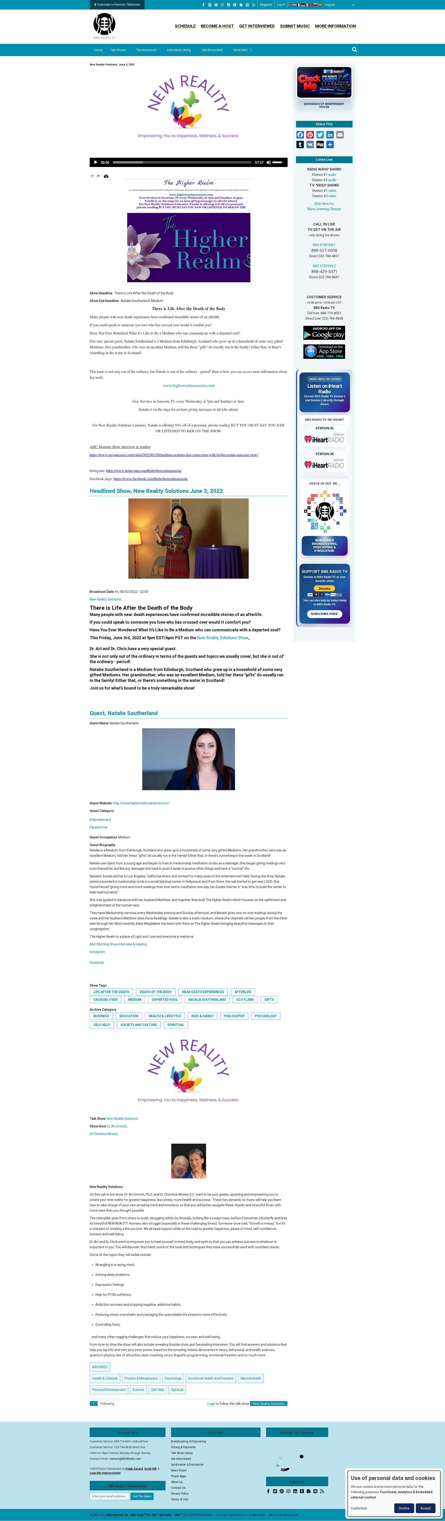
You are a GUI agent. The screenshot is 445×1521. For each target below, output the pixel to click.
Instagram (97, 952)
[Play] (95, 162)
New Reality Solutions (105, 599)
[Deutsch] (303, 4)
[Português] (311, 4)
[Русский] (316, 4)
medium (134, 999)
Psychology (266, 1016)
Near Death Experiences (203, 992)
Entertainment (100, 819)
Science (138, 1390)
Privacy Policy (180, 1493)
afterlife (243, 992)
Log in (281, 4)
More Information (335, 26)
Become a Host (217, 26)
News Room (179, 1470)
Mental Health (251, 1378)
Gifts (269, 999)
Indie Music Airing (179, 50)
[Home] (104, 26)
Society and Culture (139, 1025)
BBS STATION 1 (324, 245)
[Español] (320, 4)
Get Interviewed (257, 26)
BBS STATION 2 (324, 266)
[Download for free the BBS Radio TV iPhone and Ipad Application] (324, 351)
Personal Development (109, 1390)
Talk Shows (118, 50)
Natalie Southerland (207, 999)
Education (129, 1016)
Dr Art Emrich (117, 1126)
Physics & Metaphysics (141, 1378)
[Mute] (268, 162)
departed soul (165, 999)
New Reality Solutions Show (222, 637)
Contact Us (178, 1487)
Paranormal (98, 827)
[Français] (299, 4)
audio (332, 174)
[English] (291, 4)
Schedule (185, 26)
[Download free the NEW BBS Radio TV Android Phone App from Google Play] (324, 332)
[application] (189, 162)
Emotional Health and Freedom (211, 1378)
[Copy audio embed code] (92, 176)
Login (211, 1403)
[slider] (182, 162)
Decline (404, 1508)
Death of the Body (156, 992)
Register (266, 4)
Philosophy (234, 1016)
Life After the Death (111, 992)
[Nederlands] (295, 4)
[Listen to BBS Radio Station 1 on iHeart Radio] (325, 438)
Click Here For (324, 203)
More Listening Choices (324, 209)
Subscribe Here (325, 614)
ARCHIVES (100, 1367)
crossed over (105, 999)
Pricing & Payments (183, 1447)
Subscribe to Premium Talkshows (119, 4)
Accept (425, 1508)
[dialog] (394, 1493)
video (332, 191)
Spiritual (175, 1025)
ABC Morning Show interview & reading (118, 944)
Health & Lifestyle (165, 1016)
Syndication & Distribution (187, 1464)
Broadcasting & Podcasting (188, 1441)
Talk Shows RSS (212, 50)
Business (101, 1016)
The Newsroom (146, 50)
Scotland (245, 999)
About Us (177, 1482)
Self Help (101, 1025)
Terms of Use (179, 1499)
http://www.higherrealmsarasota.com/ (141, 803)
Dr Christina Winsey (104, 1134)
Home (98, 50)
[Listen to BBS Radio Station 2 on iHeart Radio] (325, 464)
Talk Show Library (182, 1453)
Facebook (97, 962)
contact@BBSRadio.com (125, 1458)
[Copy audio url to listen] (98, 176)
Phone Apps (178, 1476)
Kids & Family (202, 1016)
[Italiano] (307, 4)
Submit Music (295, 26)
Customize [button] (359, 1508)
